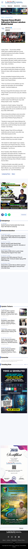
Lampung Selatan (6, 337)
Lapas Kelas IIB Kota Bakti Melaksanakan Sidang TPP (8, 330)
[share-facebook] (2, 214)
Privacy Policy (21, 540)
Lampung (4, 309)
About (4, 540)
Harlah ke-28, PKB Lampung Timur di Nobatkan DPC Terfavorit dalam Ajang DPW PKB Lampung (13, 258)
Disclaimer (14, 540)
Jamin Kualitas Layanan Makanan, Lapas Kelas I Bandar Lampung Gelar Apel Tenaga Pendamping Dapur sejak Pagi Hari (9, 312)
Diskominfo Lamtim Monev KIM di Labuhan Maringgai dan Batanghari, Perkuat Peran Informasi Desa (13, 266)
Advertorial (17, 6)
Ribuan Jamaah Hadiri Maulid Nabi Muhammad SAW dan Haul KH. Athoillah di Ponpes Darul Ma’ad (13, 245)
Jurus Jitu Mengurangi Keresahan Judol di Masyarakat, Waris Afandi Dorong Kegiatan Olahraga (13, 237)
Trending (3, 6)
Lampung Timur (6, 174)
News (13, 174)
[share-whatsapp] (9, 214)
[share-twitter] (6, 214)
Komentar (23, 214)
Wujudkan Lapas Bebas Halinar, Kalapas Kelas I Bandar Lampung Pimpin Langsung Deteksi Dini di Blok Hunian (9, 322)
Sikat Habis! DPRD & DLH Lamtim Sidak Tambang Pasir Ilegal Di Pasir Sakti (12, 251)
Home (2, 17)
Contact (9, 540)
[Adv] (14, 390)
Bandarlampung (6, 347)
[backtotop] (14, 543)
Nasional (10, 6)
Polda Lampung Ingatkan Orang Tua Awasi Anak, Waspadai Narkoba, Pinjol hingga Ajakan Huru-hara (8, 350)
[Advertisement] (14, 288)
